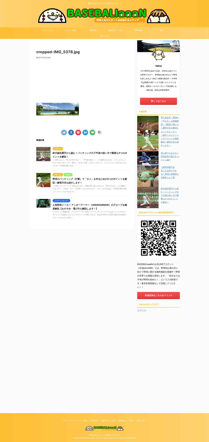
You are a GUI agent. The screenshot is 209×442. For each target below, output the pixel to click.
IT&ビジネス (105, 36)
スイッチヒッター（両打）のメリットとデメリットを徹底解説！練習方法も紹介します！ (170, 138)
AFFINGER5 (131, 438)
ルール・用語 (70, 30)
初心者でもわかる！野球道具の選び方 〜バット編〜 (170, 156)
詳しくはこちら (158, 101)
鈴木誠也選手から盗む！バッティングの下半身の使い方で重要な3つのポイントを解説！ (170, 195)
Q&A (161, 30)
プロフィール (47, 30)
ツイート (141, 310)
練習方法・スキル (115, 30)
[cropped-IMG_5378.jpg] (85, 132)
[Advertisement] (81, 80)
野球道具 (93, 30)
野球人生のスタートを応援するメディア (104, 435)
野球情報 (138, 30)
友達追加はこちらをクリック (158, 295)
